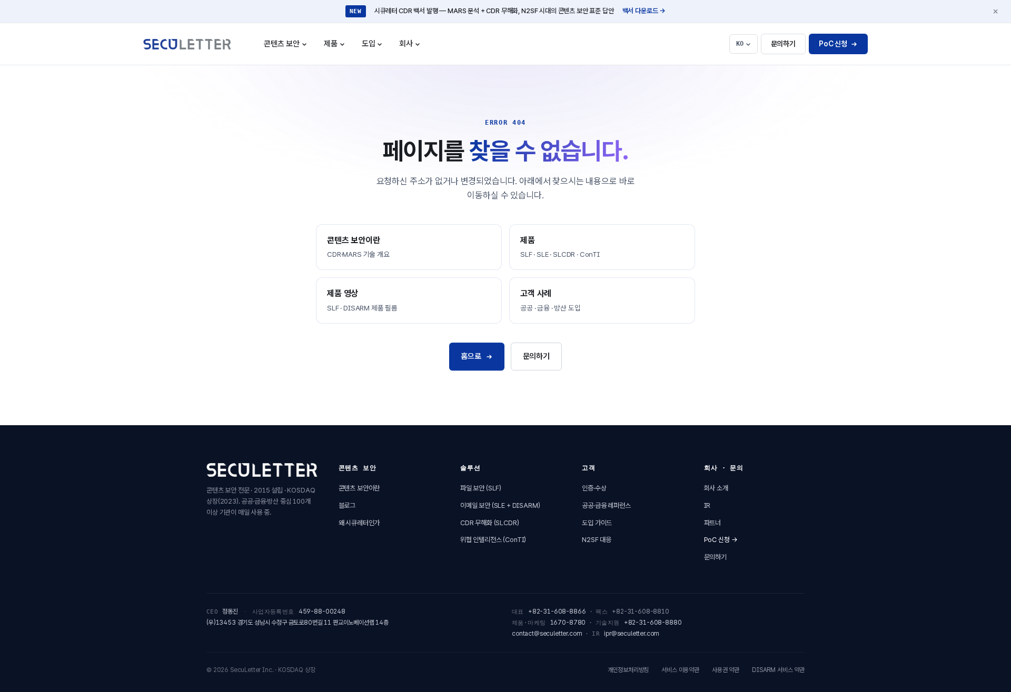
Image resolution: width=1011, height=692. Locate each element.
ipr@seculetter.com (631, 633)
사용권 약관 (725, 670)
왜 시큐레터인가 (359, 523)
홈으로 (471, 356)
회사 (413, 47)
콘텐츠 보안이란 (359, 488)
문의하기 (783, 43)
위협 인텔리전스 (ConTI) (493, 540)
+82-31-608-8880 (653, 622)
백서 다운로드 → (644, 11)
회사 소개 (716, 488)
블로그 (347, 505)
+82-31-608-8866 (557, 611)
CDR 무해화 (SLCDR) (489, 523)
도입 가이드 (597, 523)
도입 (376, 47)
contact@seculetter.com (547, 633)
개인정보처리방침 (628, 670)
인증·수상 (594, 488)
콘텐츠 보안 (289, 47)
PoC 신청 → (721, 540)
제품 (338, 47)
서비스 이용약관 (680, 670)
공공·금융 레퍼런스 (606, 505)
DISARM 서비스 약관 (778, 670)
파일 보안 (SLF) (480, 488)
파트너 (712, 523)
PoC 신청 (833, 43)
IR (707, 505)
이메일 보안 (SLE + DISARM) (500, 505)
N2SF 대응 (596, 540)
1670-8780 (568, 622)
